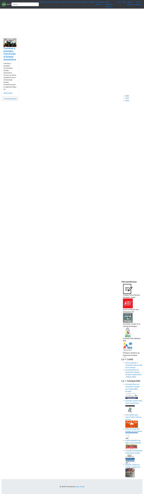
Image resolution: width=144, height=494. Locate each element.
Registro (42, 2)
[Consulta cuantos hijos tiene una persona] (130, 409)
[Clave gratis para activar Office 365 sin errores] (131, 424)
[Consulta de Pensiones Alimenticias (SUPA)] (130, 459)
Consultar (70, 2)
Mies (63, 2)
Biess (127, 101)
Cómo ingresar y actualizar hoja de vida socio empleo (133, 365)
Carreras (14, 99)
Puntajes (92, 2)
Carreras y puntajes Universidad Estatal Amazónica (10, 54)
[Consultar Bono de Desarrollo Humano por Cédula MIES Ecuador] (131, 396)
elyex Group (79, 487)
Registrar (84, 2)
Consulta (7, 99)
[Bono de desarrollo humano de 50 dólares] (131, 436)
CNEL (124, 2)
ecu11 (8, 4)
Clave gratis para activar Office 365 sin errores (133, 417)
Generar (77, 2)
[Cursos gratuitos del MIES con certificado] (131, 447)
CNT (119, 2)
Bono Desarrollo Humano (109, 4)
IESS (127, 98)
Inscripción (50, 2)
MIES (127, 96)
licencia (58, 2)
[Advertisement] (59, 22)
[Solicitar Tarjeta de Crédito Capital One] (130, 473)
